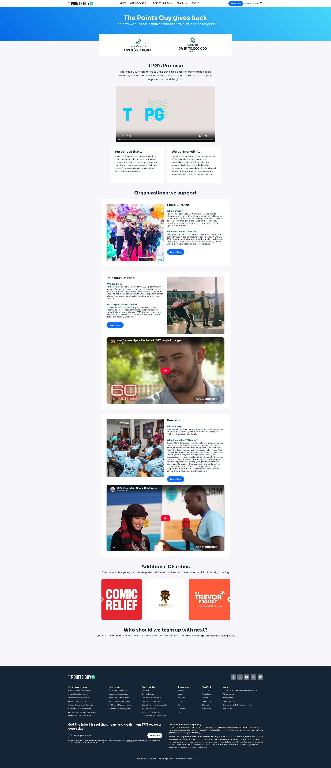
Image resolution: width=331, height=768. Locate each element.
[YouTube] (246, 677)
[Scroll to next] (229, 599)
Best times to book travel (151, 698)
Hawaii (181, 690)
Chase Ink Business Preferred (79, 708)
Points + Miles (161, 3)
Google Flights (147, 690)
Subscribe (236, 3)
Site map (205, 705)
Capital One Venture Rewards (79, 690)
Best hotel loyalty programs (119, 708)
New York (181, 698)
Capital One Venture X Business (80, 705)
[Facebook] (233, 677)
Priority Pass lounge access (119, 701)
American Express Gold (77, 701)
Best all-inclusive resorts (151, 701)
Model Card (227, 708)
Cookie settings (229, 701)
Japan (180, 694)
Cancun (181, 708)
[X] (253, 677)
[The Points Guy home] (80, 3)
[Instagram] (240, 677)
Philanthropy (207, 694)
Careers (205, 698)
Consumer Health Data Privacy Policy (237, 705)
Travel (181, 3)
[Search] (261, 3)
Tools (195, 3)
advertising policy (248, 744)
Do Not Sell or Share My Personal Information (240, 690)
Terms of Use (130, 741)
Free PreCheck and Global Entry (154, 716)
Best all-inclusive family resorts (154, 705)
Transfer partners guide (117, 690)
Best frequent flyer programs (119, 705)
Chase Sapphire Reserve (78, 694)
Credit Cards (138, 3)
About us (205, 690)
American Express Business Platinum (82, 712)
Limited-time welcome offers (79, 716)
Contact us (206, 701)
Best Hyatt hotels (148, 708)
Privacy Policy (75, 742)
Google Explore (148, 694)
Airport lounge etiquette (151, 712)
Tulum (180, 705)
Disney (180, 712)
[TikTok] (260, 677)
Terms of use (228, 698)
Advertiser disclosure (251, 4)
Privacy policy (228, 694)
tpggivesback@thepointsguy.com (216, 635)
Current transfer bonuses (118, 694)
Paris (180, 701)
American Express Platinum (79, 698)
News (123, 3)
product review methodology (180, 747)
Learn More (175, 252)
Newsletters (206, 708)
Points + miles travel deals (118, 698)
